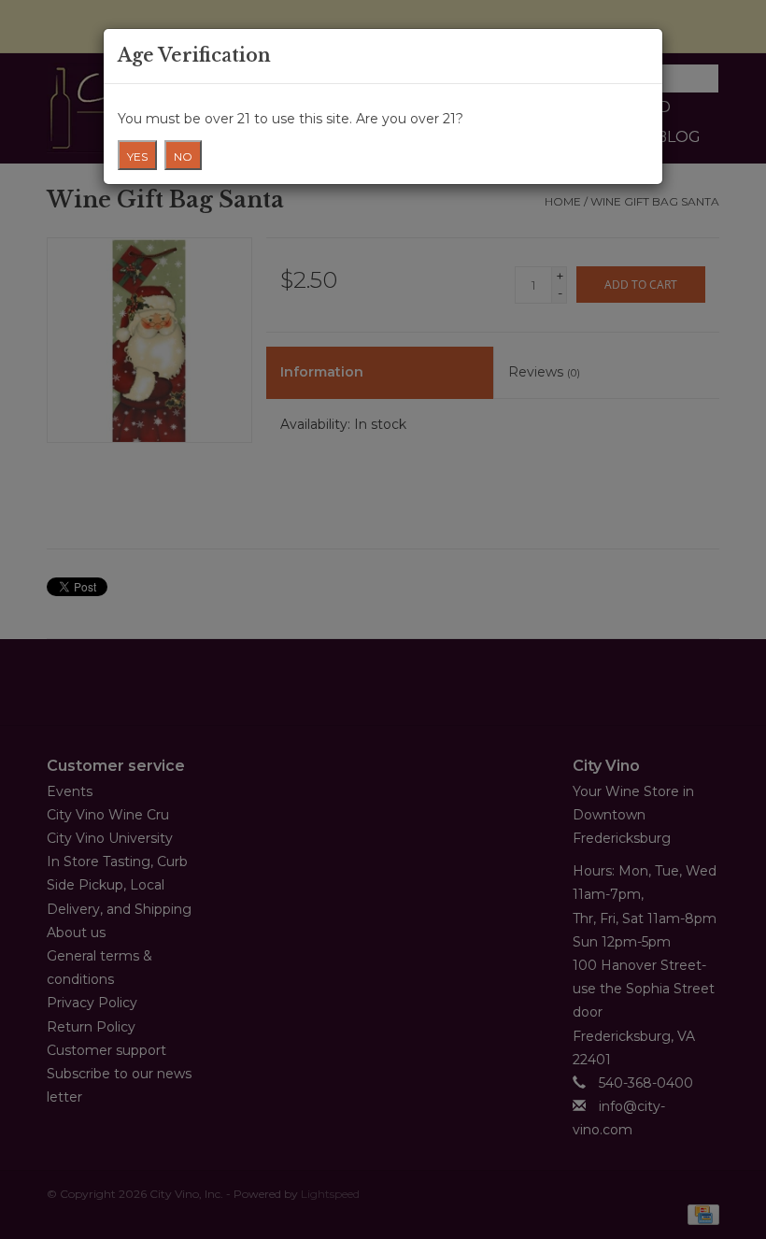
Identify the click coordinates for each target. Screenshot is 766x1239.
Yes (137, 157)
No (183, 157)
